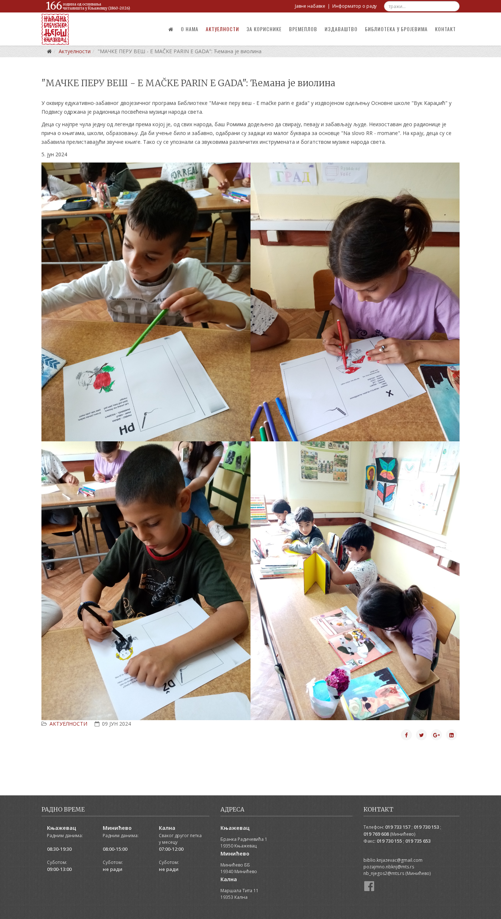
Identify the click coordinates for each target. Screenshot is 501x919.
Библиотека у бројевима (396, 29)
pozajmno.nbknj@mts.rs (388, 867)
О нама (189, 29)
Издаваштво (341, 29)
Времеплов (303, 29)
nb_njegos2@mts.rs (383, 873)
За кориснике (264, 29)
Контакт (445, 29)
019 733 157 (397, 827)
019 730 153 (426, 827)
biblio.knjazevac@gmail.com (393, 860)
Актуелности (222, 29)
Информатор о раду (354, 6)
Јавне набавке (310, 6)
